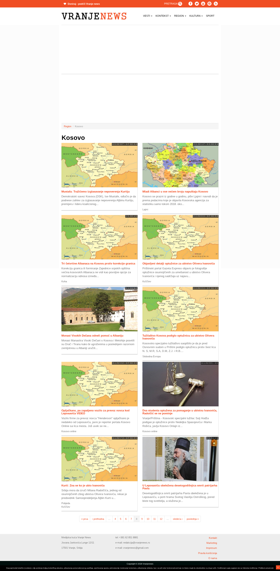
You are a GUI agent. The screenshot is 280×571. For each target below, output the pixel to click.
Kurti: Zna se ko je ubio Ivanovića (83, 485)
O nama (212, 558)
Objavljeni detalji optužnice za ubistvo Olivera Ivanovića (178, 263)
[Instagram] (209, 4)
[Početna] (95, 16)
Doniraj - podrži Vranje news (83, 3)
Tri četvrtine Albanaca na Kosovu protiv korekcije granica (98, 263)
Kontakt (213, 537)
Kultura (195, 15)
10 (148, 519)
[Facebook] (190, 4)
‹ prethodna (98, 519)
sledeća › (178, 519)
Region (179, 15)
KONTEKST (162, 15)
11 (154, 519)
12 (161, 519)
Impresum (211, 548)
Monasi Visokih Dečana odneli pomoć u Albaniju (92, 335)
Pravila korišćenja (207, 553)
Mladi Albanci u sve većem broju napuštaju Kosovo (175, 191)
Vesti (147, 15)
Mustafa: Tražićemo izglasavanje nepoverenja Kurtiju (95, 191)
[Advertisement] (46, 73)
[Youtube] (203, 4)
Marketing (211, 543)
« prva (84, 519)
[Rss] (216, 4)
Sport (210, 15)
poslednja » (193, 519)
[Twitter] (197, 4)
